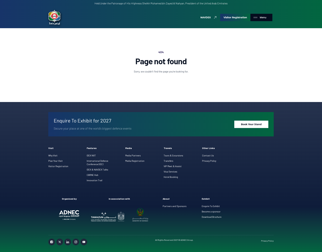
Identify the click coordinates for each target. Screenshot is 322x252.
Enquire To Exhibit (211, 206)
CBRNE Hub (92, 174)
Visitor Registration (58, 166)
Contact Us (208, 155)
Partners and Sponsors (174, 206)
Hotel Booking (171, 176)
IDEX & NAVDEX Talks (97, 169)
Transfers (168, 160)
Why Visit (53, 155)
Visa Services (170, 171)
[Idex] (54, 17)
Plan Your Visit (55, 160)
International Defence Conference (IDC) (97, 162)
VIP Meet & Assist (173, 166)
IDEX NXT (91, 155)
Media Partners (133, 155)
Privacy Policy (209, 160)
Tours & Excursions (173, 155)
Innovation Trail (94, 180)
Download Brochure (211, 216)
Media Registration (134, 160)
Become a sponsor (211, 211)
